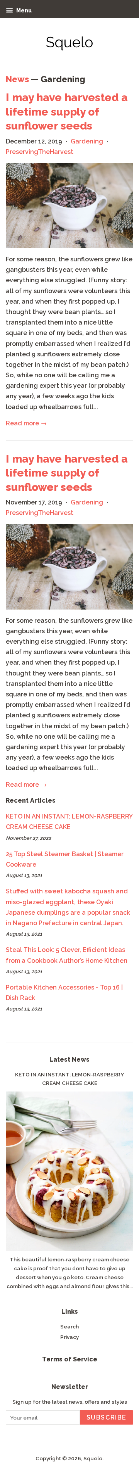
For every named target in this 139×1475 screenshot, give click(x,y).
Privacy (69, 1337)
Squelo (92, 1458)
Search (69, 1326)
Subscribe (106, 1417)
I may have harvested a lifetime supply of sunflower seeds (67, 111)
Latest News (69, 1059)
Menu (23, 10)
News (17, 79)
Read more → (26, 423)
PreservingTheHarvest (39, 151)
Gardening (87, 141)
